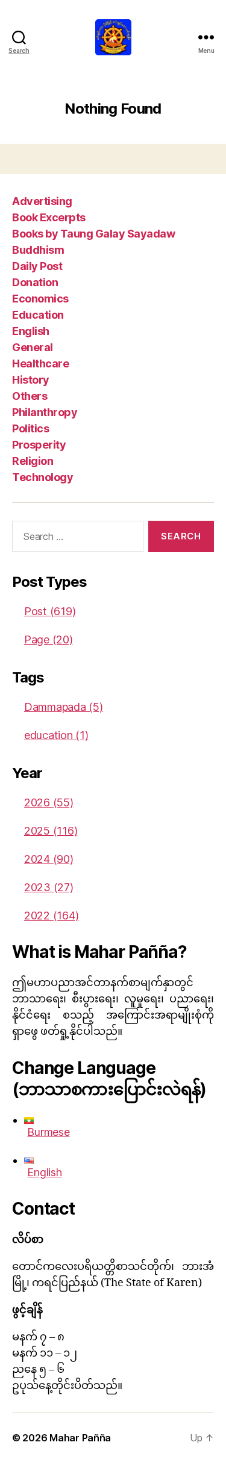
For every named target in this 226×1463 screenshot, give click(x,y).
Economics (40, 298)
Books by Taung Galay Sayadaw (93, 233)
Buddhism (38, 250)
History (30, 379)
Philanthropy (44, 412)
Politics (30, 428)
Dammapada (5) (63, 707)
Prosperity (39, 444)
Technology (42, 477)
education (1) (56, 735)
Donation (35, 282)
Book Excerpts (49, 217)
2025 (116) (50, 830)
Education (38, 314)
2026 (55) (49, 802)
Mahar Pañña (80, 1438)
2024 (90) (49, 859)
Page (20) (48, 639)
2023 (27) (49, 887)
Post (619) (49, 611)
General (32, 347)
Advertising (42, 201)
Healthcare (40, 363)
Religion (32, 461)
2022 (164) (51, 915)
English (30, 331)
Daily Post (37, 266)
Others (29, 396)
